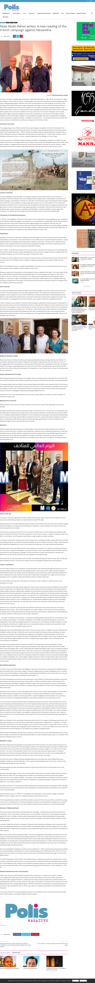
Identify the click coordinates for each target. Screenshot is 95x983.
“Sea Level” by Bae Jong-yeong (30, 968)
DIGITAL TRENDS (70, 13)
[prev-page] (1, 973)
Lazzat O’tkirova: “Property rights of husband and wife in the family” (52, 944)
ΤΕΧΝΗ (16, 22)
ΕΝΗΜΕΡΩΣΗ (6, 13)
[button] (92, 13)
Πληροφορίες (83, 980)
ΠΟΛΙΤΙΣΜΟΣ (16, 13)
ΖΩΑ (62, 13)
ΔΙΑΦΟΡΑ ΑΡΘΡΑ (81, 13)
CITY (24, 13)
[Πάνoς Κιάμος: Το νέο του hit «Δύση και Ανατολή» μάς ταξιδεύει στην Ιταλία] (75, 259)
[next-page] (3, 973)
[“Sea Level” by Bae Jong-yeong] (34, 961)
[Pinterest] (21, 36)
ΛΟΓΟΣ (7, 22)
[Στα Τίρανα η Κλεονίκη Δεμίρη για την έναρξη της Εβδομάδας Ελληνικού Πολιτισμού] (75, 266)
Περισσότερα (16, 952)
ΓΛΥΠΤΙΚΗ (90, 306)
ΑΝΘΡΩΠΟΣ (56, 13)
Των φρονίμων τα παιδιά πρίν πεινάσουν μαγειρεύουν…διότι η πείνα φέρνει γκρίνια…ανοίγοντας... (79, 328)
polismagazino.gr (3, 925)
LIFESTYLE (31, 13)
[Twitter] (92, 1)
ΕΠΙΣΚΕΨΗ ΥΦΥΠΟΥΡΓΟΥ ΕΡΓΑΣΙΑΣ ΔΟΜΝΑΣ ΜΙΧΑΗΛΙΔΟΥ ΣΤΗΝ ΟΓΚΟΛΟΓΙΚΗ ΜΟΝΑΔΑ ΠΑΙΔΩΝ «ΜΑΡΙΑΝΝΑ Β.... (79, 310)
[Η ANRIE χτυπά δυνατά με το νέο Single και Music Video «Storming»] (57, 961)
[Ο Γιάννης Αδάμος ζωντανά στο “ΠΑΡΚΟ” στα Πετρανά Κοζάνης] (75, 280)
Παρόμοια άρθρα (5, 952)
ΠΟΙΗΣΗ (11, 22)
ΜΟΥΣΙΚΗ (48, 966)
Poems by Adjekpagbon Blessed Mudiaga (9, 968)
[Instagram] (90, 1)
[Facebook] (87, 1)
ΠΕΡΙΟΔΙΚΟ (5, 17)
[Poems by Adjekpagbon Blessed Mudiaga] (11, 961)
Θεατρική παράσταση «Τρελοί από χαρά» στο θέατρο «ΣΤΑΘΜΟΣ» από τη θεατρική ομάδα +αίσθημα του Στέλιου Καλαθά (15, 945)
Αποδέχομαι (75, 980)
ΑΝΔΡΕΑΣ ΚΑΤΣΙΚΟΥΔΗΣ (44, 13)
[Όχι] (93, 981)
